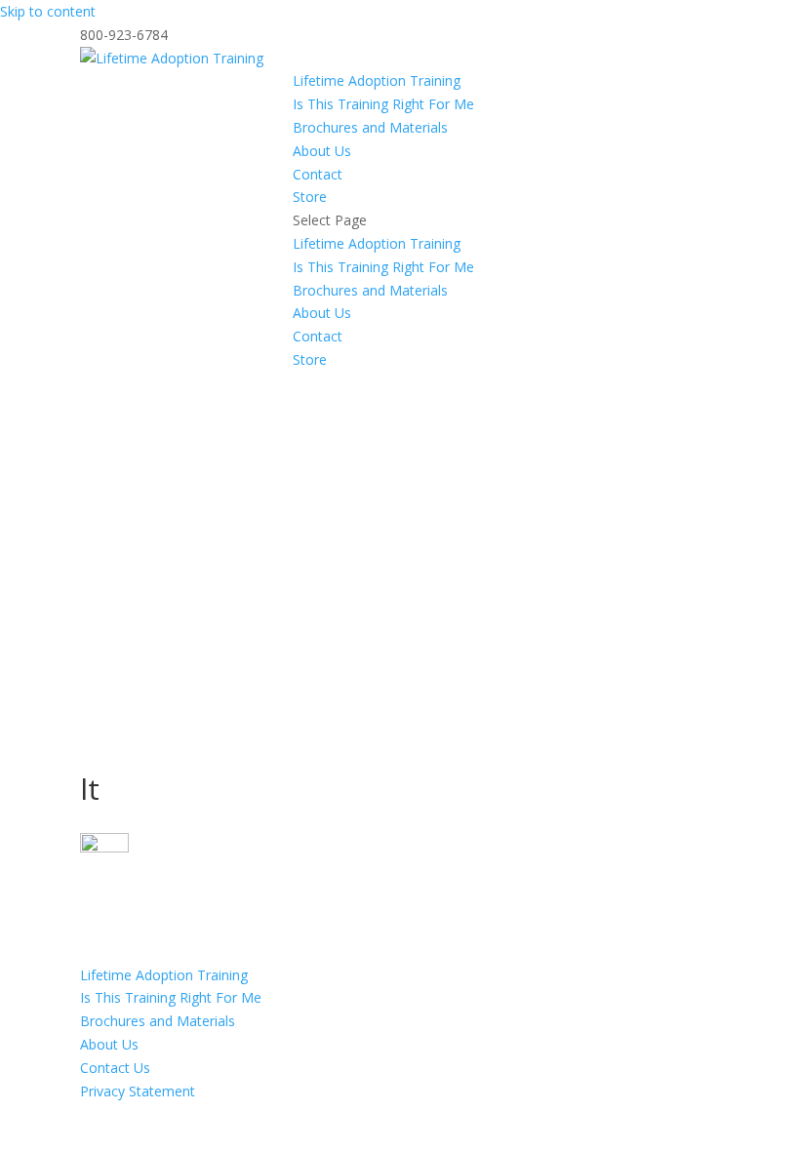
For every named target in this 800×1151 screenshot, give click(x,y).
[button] (506, 290)
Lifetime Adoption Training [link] (376, 80)
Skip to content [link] (48, 11)
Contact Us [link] (115, 1067)
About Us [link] (322, 150)
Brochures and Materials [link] (370, 127)
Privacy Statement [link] (137, 1091)
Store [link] (310, 196)
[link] (171, 58)
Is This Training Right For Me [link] (383, 104)
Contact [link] (317, 174)
